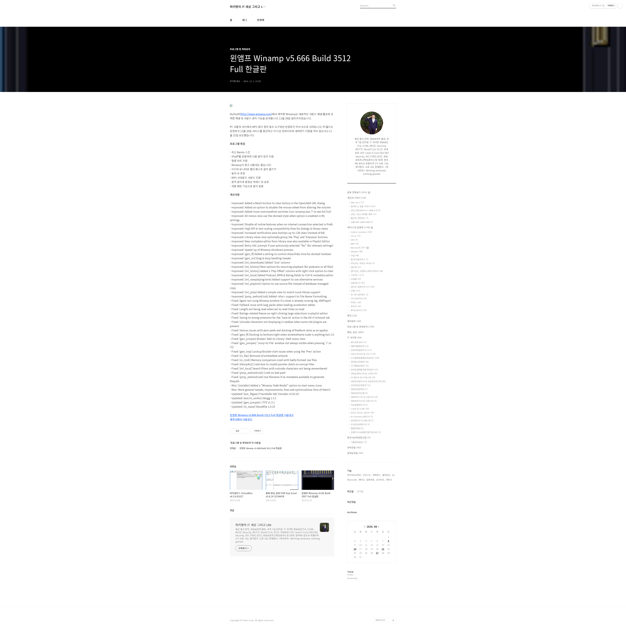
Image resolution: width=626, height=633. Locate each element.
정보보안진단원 (359, 393)
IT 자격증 (354, 337)
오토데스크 (358, 282)
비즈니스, (367, 474)
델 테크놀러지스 (359, 259)
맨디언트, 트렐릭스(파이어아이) (367, 271)
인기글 (360, 491)
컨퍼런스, (377, 474)
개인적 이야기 (356, 197)
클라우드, (386, 474)
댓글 (232, 510)
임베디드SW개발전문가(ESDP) (366, 432)
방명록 (260, 19)
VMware (357, 251)
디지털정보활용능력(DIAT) (365, 357)
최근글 (350, 491)
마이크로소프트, (354, 474)
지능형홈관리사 (359, 404)
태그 (244, 19)
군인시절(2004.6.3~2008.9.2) (365, 210)
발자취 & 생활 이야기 (363, 206)
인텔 (355, 290)
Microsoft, (352, 479)
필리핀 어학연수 (359, 218)
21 (383, 548)
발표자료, (370, 479)
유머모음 (354, 447)
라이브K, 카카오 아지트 (363, 263)
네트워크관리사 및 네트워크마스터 (368, 381)
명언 (352, 315)
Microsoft (358, 247)
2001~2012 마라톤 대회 (363, 214)
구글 (355, 255)
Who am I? (357, 202)
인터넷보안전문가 (361, 385)
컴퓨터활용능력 (360, 346)
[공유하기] (242, 431)
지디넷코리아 (359, 298)
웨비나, (362, 479)
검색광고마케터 (360, 361)
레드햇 (356, 267)
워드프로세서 (359, 342)
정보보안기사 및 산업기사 (364, 400)
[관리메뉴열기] (620, 5)
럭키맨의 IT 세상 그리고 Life (248, 6)
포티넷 (356, 306)
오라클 (356, 278)
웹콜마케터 (357, 428)
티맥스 (356, 302)
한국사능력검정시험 (359, 437)
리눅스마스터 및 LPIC (363, 353)
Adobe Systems (361, 232)
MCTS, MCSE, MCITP (362, 412)
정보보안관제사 (359, 389)
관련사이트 (380, 620)
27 (377, 552)
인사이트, (380, 479)
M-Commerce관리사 (362, 416)
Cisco (355, 235)
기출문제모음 (359, 442)
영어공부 (354, 321)
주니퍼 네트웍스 (359, 294)
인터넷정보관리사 (361, 350)
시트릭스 (357, 275)
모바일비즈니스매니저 (362, 420)
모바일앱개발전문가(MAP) (364, 369)
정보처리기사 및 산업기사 (364, 397)
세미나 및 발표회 (358, 227)
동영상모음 (355, 453)
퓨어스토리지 (359, 310)
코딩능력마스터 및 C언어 (364, 373)
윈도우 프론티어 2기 (362, 286)
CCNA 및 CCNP (360, 408)
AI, (393, 474)
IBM (354, 243)
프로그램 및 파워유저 (360, 326)
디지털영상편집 (360, 365)
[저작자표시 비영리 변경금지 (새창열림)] (268, 431)
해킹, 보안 (355, 332)
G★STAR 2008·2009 (362, 222)
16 (355, 548)
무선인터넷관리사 (360, 424)
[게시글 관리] (246, 431)
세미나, (389, 479)
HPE (354, 239)
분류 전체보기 (357, 192)
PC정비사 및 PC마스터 (363, 377)
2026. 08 (372, 526)
